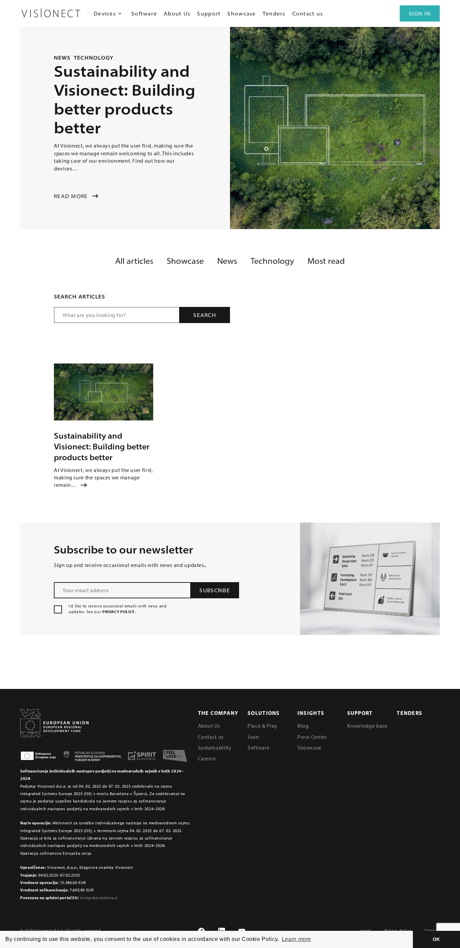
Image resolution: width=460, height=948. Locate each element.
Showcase (241, 13)
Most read (326, 261)
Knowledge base (367, 725)
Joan (253, 736)
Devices (105, 13)
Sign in (420, 13)
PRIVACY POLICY (118, 611)
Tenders (274, 13)
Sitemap (432, 930)
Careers (207, 758)
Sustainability (215, 747)
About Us (177, 13)
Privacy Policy (398, 930)
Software (144, 13)
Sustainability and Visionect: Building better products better (102, 446)
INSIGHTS (310, 712)
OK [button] (436, 939)
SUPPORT (360, 712)
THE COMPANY (218, 712)
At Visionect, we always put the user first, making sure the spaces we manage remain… (103, 477)
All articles (134, 261)
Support (209, 13)
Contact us (307, 13)
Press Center (312, 736)
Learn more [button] (296, 939)
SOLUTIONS (264, 712)
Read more (71, 196)
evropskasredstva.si (99, 897)
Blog (303, 725)
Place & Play (262, 725)
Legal (365, 930)
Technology (94, 57)
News (62, 57)
